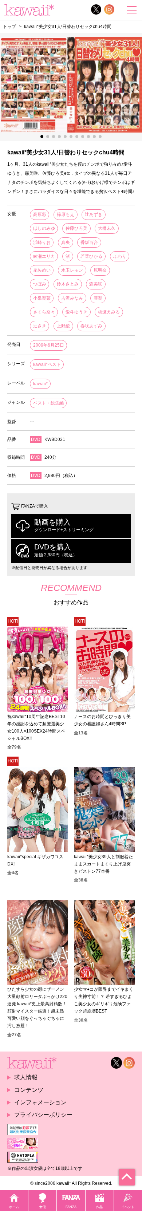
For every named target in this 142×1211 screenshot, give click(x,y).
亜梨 (98, 298)
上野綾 (63, 325)
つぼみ (39, 284)
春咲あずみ (91, 325)
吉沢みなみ (72, 298)
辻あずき (93, 214)
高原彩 (39, 214)
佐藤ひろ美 (76, 228)
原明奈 (100, 270)
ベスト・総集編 (48, 403)
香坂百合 (89, 242)
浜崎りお (42, 242)
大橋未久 (106, 228)
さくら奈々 (44, 312)
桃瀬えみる (109, 312)
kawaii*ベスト (47, 364)
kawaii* (40, 383)
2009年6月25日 (48, 345)
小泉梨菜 (42, 298)
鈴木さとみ (68, 284)
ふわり (119, 256)
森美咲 (95, 284)
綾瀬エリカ (44, 256)
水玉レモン (72, 270)
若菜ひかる (91, 256)
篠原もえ (65, 214)
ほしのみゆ (44, 228)
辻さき (39, 325)
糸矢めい (42, 270)
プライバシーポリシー (43, 1115)
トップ (9, 26)
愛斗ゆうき (76, 312)
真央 (65, 242)
